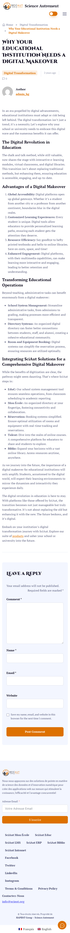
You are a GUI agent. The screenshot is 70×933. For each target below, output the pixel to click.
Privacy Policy (47, 888)
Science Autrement (42, 5)
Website (11, 695)
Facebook (11, 858)
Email (11, 673)
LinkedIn (11, 873)
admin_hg (22, 94)
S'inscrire (35, 820)
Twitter (10, 865)
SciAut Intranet (15, 850)
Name (11, 650)
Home (9, 24)
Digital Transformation (34, 24)
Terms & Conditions (18, 888)
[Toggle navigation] (64, 14)
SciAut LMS (13, 843)
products (18, 536)
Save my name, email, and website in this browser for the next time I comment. (33, 716)
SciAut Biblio (56, 843)
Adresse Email (10, 801)
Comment (14, 599)
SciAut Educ (43, 835)
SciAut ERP (34, 843)
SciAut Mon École (17, 835)
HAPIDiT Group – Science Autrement (35, 917)
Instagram (12, 881)
